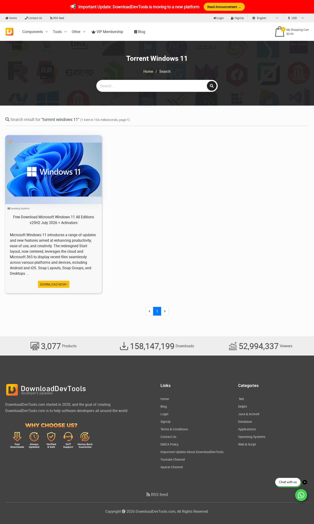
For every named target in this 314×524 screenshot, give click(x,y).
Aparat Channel (171, 467)
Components (32, 31)
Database (245, 421)
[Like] (58, 163)
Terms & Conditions (174, 429)
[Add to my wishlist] (48, 163)
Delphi (242, 406)
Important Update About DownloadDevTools (191, 452)
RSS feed (58, 18)
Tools (57, 31)
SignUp (239, 18)
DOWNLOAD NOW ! (53, 284)
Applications (247, 429)
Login (220, 18)
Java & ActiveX (249, 414)
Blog (141, 31)
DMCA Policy (169, 444)
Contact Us (35, 18)
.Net (241, 399)
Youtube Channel (172, 459)
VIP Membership (109, 31)
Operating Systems (19, 208)
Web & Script (247, 444)
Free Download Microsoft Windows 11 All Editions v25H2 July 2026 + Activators (53, 219)
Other (76, 31)
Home (13, 18)
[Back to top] (301, 511)
